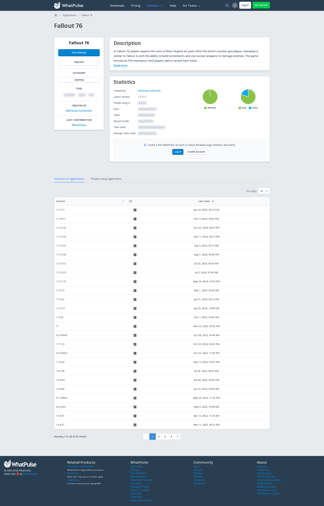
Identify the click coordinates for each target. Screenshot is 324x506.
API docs (135, 469)
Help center (136, 466)
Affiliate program (266, 486)
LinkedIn (198, 476)
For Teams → (191, 5)
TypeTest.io (73, 480)
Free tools (136, 493)
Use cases (136, 483)
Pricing (135, 5)
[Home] (55, 15)
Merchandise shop (267, 490)
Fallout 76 (87, 15)
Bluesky (198, 473)
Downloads (117, 5)
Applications (69, 15)
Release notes (138, 476)
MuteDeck (73, 473)
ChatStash (136, 496)
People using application (106, 179)
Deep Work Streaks (141, 500)
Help (173, 5)
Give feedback (138, 473)
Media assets (264, 483)
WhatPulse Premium (141, 480)
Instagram (199, 483)
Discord (198, 469)
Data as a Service (140, 490)
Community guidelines (269, 480)
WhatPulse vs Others (268, 493)
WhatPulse (79, 125)
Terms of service (266, 476)
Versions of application (69, 179)
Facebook (199, 480)
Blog (196, 466)
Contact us (263, 469)
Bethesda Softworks (79, 111)
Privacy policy (264, 473)
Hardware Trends (139, 486)
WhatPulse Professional (80, 466)
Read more (121, 65)
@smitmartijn (30, 473)
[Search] (227, 5)
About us (262, 466)
